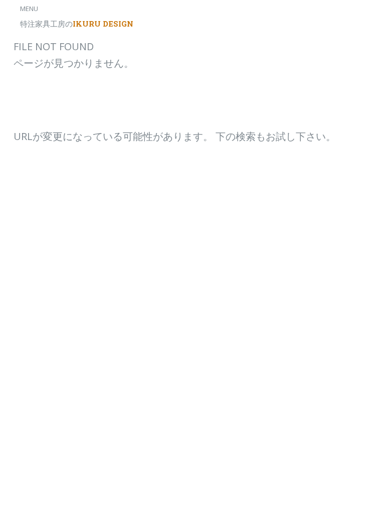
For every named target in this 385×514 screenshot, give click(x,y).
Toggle (18, 19)
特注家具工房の (76, 24)
